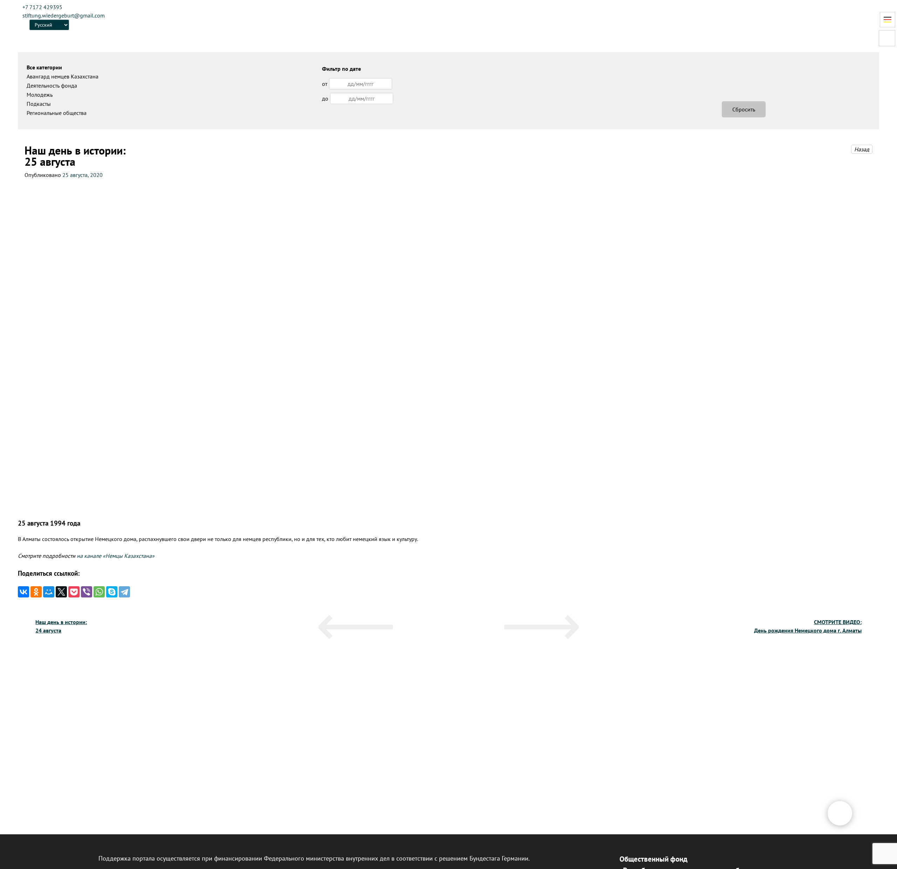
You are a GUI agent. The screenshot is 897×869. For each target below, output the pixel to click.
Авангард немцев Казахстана (62, 76)
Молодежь (40, 94)
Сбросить (743, 109)
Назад (861, 149)
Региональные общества (57, 113)
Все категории (44, 67)
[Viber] (86, 591)
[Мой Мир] (48, 591)
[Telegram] (124, 591)
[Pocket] (74, 591)
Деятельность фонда (52, 85)
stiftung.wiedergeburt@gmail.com (63, 15)
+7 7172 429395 (42, 7)
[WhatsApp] (99, 591)
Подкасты (39, 104)
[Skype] (111, 591)
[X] (61, 591)
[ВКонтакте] (23, 591)
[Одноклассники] (36, 591)
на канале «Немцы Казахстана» (116, 555)
